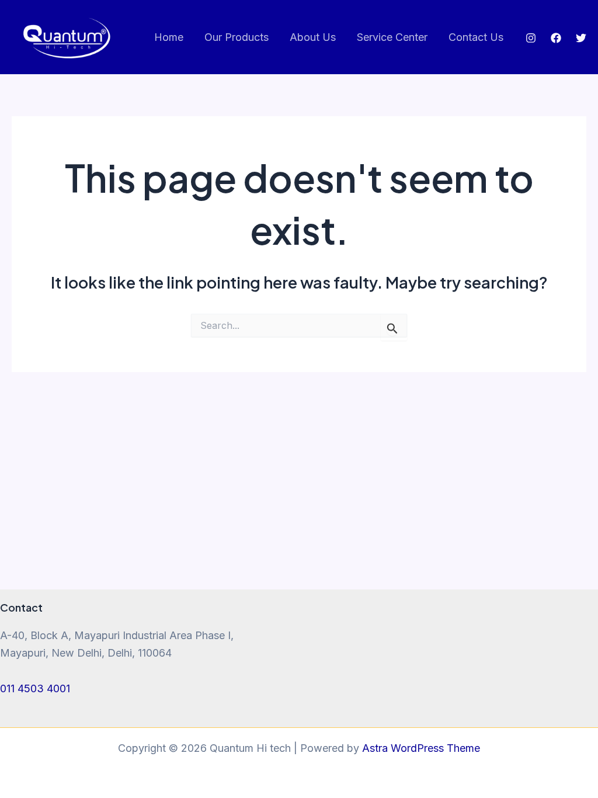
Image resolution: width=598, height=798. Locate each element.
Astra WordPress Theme (421, 748)
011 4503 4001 (35, 688)
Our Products (236, 37)
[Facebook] (556, 38)
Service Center (392, 37)
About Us (313, 37)
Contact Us (475, 37)
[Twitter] (581, 38)
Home (168, 37)
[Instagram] (531, 38)
